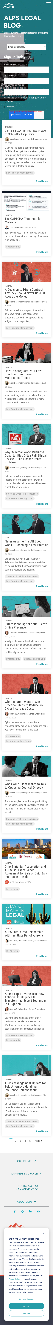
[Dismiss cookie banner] (43, 1234)
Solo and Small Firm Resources (22, 493)
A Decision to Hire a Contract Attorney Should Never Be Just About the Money (25, 293)
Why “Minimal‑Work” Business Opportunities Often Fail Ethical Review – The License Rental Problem (26, 457)
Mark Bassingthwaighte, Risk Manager (26, 302)
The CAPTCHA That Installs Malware (22, 220)
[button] (48, 3)
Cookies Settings (26, 1299)
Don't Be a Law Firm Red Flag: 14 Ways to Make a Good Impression (25, 132)
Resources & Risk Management (26, 1188)
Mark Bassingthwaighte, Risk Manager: (26, 139)
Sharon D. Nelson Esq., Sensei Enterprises (27, 633)
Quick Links (24, 1161)
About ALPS (24, 1202)
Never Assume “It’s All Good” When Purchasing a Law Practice (26, 543)
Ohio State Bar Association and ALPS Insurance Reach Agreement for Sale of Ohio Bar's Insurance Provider (26, 872)
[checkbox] (26, 104)
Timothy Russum (17, 227)
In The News (12, 889)
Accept (26, 1306)
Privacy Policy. (14, 1279)
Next (37, 1140)
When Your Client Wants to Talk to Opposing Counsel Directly (25, 785)
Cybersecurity (13, 246)
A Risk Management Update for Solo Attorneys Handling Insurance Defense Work (25, 1086)
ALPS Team (15, 882)
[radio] (26, 101)
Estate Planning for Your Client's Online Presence (26, 625)
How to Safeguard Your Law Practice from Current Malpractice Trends (23, 374)
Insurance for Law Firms (18, 741)
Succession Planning (34, 658)
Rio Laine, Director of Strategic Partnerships (28, 941)
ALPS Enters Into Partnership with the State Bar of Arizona (24, 933)
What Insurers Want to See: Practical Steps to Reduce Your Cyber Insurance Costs (25, 705)
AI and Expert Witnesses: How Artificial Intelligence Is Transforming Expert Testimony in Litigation (25, 999)
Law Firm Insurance (24, 1173)
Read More (42, 181)
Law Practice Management (19, 172)
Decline (26, 1313)
